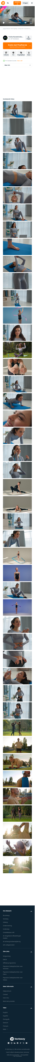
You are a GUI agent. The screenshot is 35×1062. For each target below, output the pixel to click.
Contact (5, 994)
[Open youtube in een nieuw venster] (26, 1042)
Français (5, 1025)
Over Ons (6, 997)
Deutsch (5, 1022)
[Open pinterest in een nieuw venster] (17, 1042)
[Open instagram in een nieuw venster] (11, 1042)
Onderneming (7, 925)
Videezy (5, 921)
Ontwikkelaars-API (8, 932)
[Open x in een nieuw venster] (23, 1042)
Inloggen (25, 3)
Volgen (29, 39)
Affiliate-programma (9, 962)
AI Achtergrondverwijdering (12, 941)
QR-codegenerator (9, 944)
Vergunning (6, 955)
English (5, 1012)
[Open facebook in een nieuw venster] (8, 1042)
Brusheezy (6, 915)
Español (5, 1015)
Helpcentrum (7, 990)
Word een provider (9, 1000)
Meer (4, 1028)
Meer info (7, 64)
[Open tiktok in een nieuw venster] (20, 1042)
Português (6, 1018)
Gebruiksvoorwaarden (12, 1054)
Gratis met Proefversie (17, 46)
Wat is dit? (19, 61)
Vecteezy (5, 918)
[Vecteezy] (3, 3)
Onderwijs (6, 928)
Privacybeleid (24, 1054)
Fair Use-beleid (17, 1055)
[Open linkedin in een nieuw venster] (14, 1042)
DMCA (5, 959)
